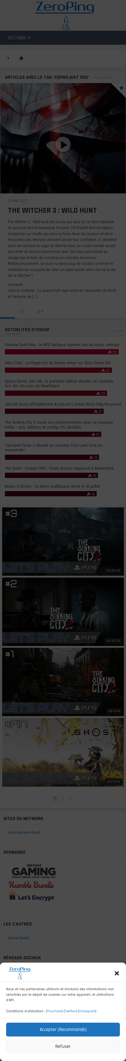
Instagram (87, 1011)
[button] (117, 973)
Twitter (70, 1011)
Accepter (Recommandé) (63, 1029)
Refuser (63, 1046)
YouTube (54, 1011)
